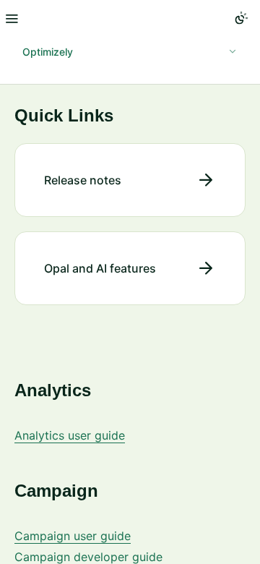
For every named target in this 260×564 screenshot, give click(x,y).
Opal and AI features (100, 268)
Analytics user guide (69, 435)
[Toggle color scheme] (241, 18)
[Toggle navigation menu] (11, 18)
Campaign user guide (72, 536)
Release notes (82, 180)
